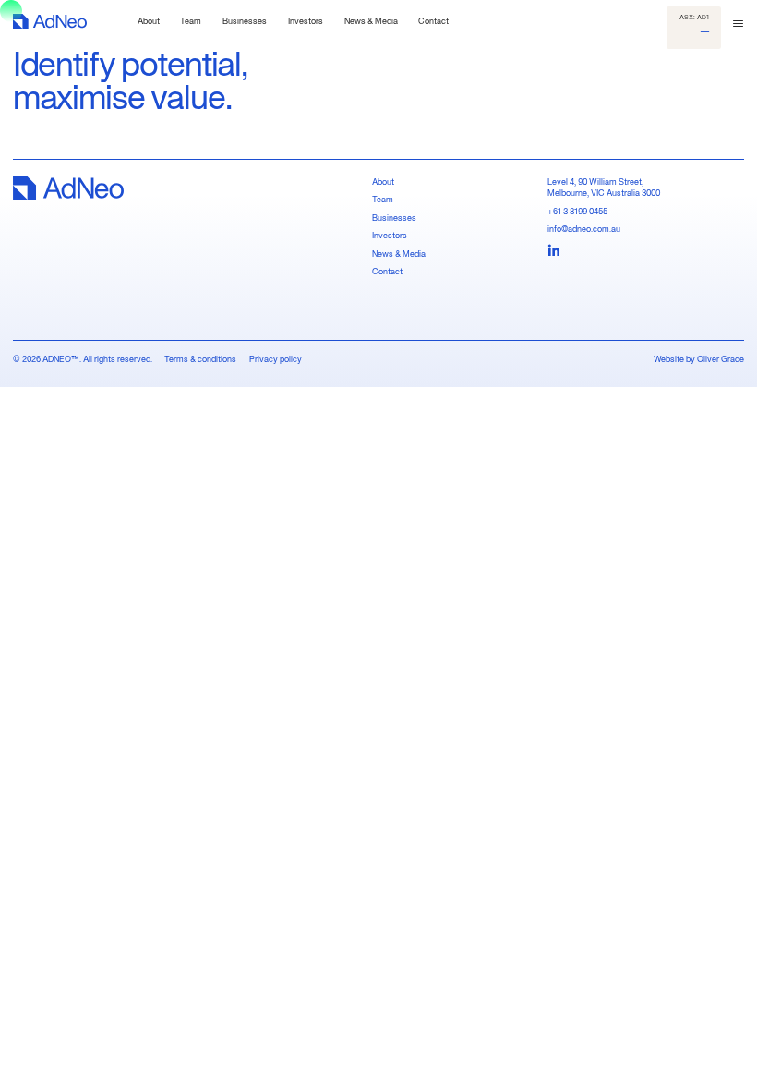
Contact (387, 271)
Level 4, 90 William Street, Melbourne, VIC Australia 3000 (603, 187)
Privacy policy (275, 359)
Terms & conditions (200, 359)
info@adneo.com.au (583, 229)
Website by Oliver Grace (699, 359)
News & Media (399, 253)
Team (382, 199)
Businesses (394, 217)
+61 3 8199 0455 (577, 211)
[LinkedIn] (553, 251)
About (383, 181)
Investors (389, 235)
